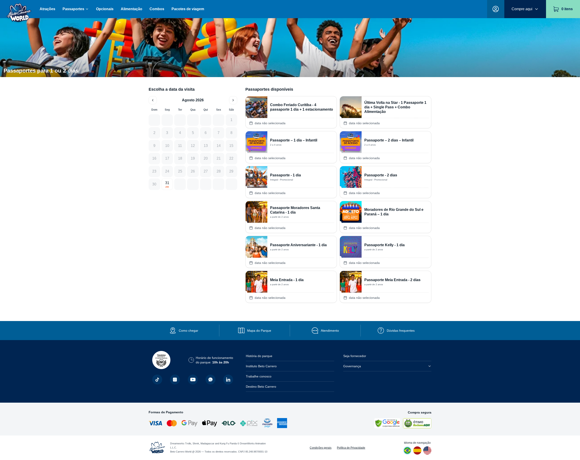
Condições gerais (320, 447)
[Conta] (495, 9)
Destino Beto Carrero (261, 386)
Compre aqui (522, 9)
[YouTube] (193, 380)
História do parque (259, 356)
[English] (427, 450)
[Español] (417, 450)
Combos (157, 9)
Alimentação (131, 9)
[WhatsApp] (210, 380)
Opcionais (105, 9)
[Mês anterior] (153, 100)
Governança (352, 366)
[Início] (18, 9)
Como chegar (188, 330)
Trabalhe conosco (258, 376)
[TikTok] (157, 380)
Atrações (47, 9)
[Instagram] (175, 380)
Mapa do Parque (259, 330)
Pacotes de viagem (188, 9)
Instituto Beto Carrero (261, 366)
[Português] (407, 450)
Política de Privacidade (351, 447)
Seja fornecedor (354, 356)
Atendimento (330, 330)
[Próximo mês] (233, 100)
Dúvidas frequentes (401, 330)
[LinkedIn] (228, 380)
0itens (567, 9)
